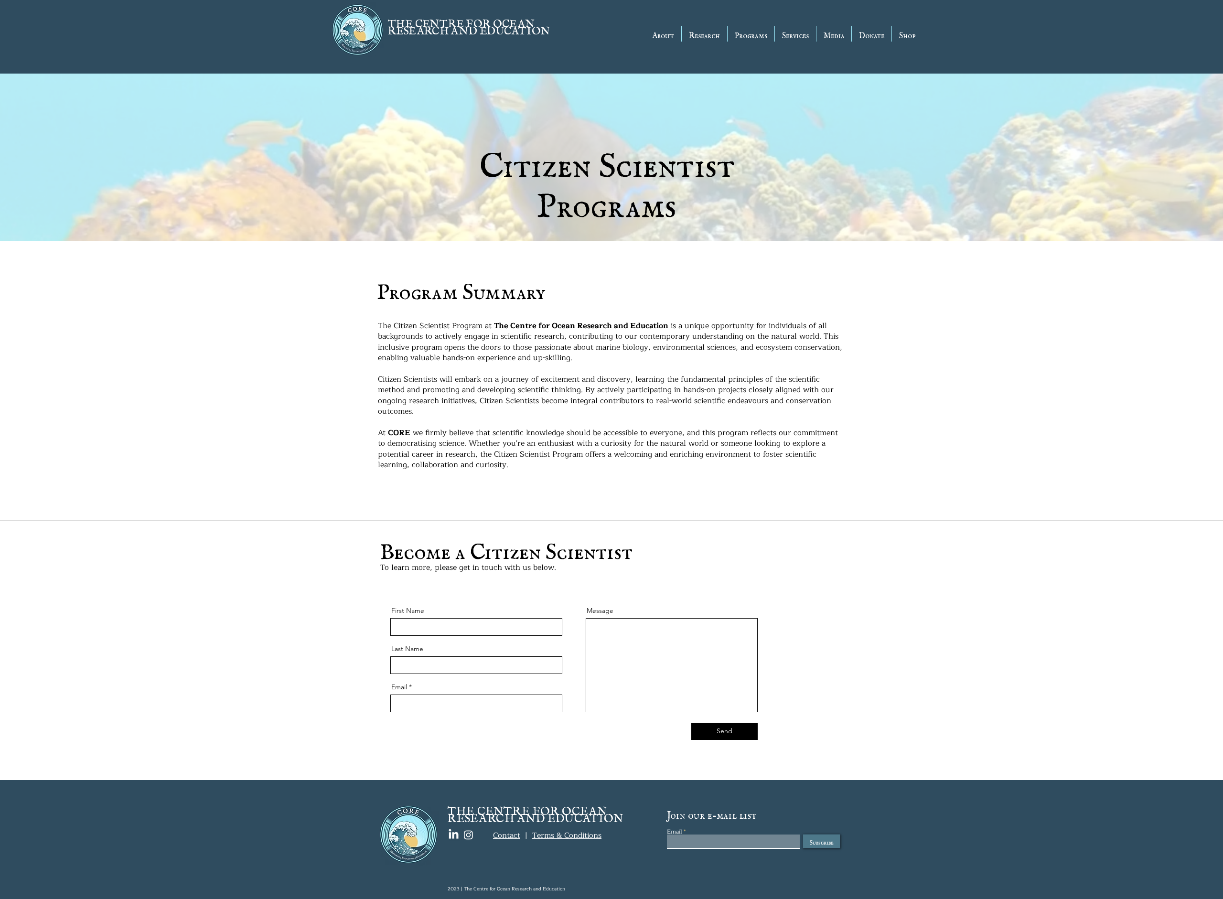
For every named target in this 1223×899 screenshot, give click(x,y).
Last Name (407, 648)
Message (600, 610)
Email (399, 687)
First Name (407, 610)
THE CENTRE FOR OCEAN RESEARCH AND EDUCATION (469, 25)
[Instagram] (468, 835)
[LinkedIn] (454, 835)
